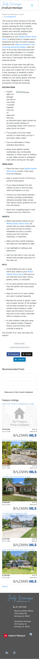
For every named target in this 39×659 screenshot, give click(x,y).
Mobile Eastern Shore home (17, 223)
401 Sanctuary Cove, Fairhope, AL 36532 (16, 477)
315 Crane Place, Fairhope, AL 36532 (14, 513)
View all (4, 586)
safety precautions (22, 44)
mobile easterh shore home (19, 347)
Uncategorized (10, 17)
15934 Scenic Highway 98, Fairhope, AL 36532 (17, 440)
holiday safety (19, 343)
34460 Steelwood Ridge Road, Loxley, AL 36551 (18, 550)
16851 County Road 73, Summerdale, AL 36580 (18, 404)
